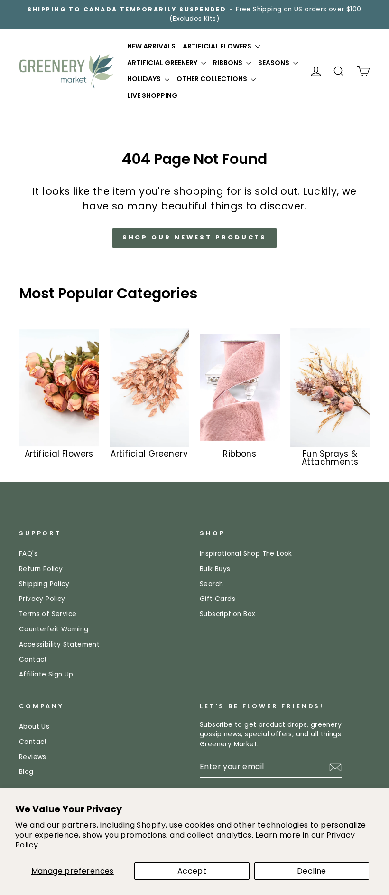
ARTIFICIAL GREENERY (163, 62)
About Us (34, 726)
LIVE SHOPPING (152, 95)
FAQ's (28, 553)
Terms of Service (47, 614)
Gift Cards (217, 598)
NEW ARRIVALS (151, 46)
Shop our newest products (194, 237)
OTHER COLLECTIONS (212, 79)
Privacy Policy (42, 598)
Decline (311, 871)
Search (211, 584)
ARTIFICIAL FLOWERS (218, 46)
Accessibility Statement (59, 644)
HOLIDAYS (144, 79)
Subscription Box (227, 614)
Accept (191, 871)
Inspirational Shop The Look (246, 553)
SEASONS (274, 62)
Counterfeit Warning (54, 629)
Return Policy (41, 568)
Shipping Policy (44, 584)
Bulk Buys (215, 568)
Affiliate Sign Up (46, 674)
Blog (26, 771)
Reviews (32, 757)
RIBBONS (228, 62)
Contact (33, 659)
